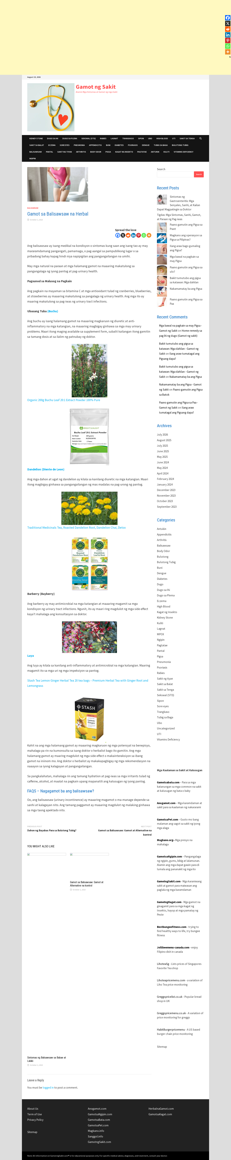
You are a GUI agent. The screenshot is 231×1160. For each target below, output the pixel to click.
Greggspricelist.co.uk (169, 997)
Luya (30, 656)
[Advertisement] (80, 18)
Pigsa (108, 151)
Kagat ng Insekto (124, 151)
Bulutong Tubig (180, 145)
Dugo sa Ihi (52, 138)
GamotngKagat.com (169, 902)
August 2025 (164, 440)
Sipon (141, 138)
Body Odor (95, 151)
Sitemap (162, 1046)
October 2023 (165, 501)
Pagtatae (142, 151)
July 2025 (162, 445)
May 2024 (162, 468)
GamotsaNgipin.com (100, 1114)
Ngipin (32, 158)
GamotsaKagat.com (160, 1114)
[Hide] (230, 57)
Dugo (160, 584)
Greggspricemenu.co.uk (171, 1013)
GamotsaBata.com (99, 1120)
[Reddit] (128, 235)
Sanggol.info (95, 1136)
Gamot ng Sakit (96, 86)
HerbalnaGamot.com (161, 1108)
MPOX (160, 634)
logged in (48, 1087)
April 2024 (162, 473)
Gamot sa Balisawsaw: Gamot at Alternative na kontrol (86, 884)
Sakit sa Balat (36, 145)
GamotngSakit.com (168, 881)
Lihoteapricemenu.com (171, 980)
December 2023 (166, 490)
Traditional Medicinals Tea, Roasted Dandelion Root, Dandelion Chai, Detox (76, 527)
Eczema (51, 145)
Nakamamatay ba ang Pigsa (186, 289)
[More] (149, 235)
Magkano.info (96, 1131)
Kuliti (166, 151)
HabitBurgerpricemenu (171, 1029)
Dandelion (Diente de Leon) (45, 469)
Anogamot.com (97, 1108)
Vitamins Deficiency (183, 151)
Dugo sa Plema (69, 138)
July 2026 (162, 434)
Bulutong (162, 556)
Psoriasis (133, 145)
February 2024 (165, 479)
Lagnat (114, 138)
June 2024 (163, 462)
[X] (123, 235)
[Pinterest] (138, 235)
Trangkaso (128, 138)
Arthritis (81, 151)
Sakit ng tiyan (64, 151)
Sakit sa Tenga (187, 138)
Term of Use (34, 1114)
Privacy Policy (35, 1120)
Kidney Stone (36, 138)
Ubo (150, 138)
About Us (32, 1108)
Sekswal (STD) (88, 138)
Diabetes (119, 145)
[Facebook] (117, 235)
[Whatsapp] (143, 235)
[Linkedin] (133, 235)
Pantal (49, 151)
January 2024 (165, 484)
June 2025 (163, 451)
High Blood (162, 138)
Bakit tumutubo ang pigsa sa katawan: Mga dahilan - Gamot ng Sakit (179, 349)
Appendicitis (95, 145)
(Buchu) (52, 311)
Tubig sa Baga (161, 145)
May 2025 (162, 457)
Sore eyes (65, 145)
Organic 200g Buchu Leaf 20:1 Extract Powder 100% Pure (63, 400)
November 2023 (166, 495)
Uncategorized (166, 728)
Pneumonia (79, 145)
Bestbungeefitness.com (172, 927)
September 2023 (167, 506)
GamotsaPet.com (98, 1125)
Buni (108, 145)
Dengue (145, 145)
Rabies (103, 138)
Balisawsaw (35, 151)
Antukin (155, 151)
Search (161, 169)
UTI (173, 138)
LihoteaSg (163, 964)
